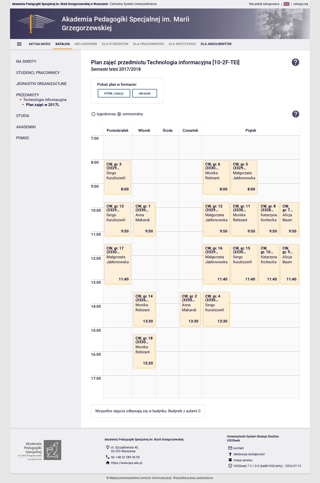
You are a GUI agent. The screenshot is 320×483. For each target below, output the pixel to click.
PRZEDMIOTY (27, 95)
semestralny (132, 114)
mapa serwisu (243, 460)
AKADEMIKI (26, 127)
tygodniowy (106, 114)
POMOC (22, 138)
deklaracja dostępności (249, 454)
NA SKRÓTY (26, 61)
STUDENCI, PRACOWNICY (38, 72)
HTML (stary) (114, 93)
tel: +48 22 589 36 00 (125, 457)
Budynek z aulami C (184, 411)
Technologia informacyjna (44, 100)
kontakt (239, 448)
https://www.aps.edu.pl (126, 463)
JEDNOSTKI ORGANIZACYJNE (41, 84)
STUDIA (22, 116)
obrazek (144, 93)
